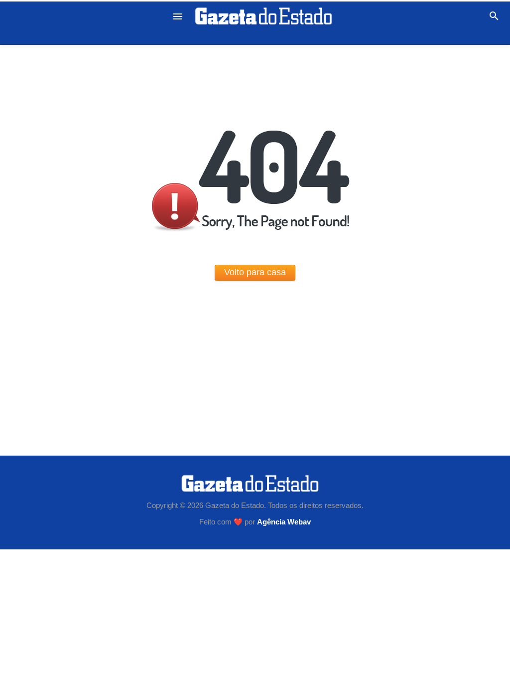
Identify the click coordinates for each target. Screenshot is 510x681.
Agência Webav (284, 522)
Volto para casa (255, 272)
